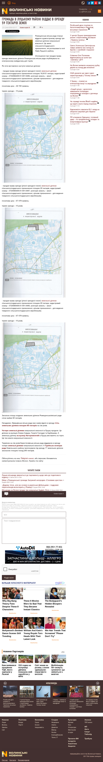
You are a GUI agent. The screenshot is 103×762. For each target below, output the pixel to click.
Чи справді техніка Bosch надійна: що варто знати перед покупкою (84, 102)
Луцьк (4, 722)
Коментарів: (25, 27)
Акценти (71, 746)
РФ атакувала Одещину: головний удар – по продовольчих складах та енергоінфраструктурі (84, 119)
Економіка (39, 719)
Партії (20, 725)
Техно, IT (55, 737)
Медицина (55, 722)
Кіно (69, 725)
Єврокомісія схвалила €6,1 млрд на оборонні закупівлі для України (84, 110)
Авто (87, 729)
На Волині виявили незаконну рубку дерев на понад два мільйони (85, 66)
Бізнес (37, 725)
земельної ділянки (49, 71)
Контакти (13, 760)
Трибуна (88, 738)
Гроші (37, 722)
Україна (4, 727)
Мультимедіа (51, 683)
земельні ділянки (15, 445)
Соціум (55, 719)
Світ (3, 730)
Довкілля (55, 727)
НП (86, 726)
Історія (70, 732)
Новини (86, 19)
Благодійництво (57, 735)
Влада (20, 722)
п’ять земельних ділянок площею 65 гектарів (30, 424)
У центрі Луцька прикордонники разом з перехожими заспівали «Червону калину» (83, 37)
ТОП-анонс (88, 722)
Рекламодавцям (23, 760)
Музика (70, 722)
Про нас (5, 760)
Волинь (4, 725)
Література (72, 727)
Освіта (54, 725)
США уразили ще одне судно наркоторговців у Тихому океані (83, 74)
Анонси (88, 719)
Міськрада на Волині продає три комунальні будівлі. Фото (25, 490)
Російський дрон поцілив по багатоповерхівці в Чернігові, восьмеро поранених (82, 27)
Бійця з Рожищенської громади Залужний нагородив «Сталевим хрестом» (32, 480)
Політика (22, 719)
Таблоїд (88, 734)
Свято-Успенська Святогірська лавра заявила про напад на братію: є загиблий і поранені (82, 47)
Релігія (54, 732)
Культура (72, 719)
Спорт (87, 731)
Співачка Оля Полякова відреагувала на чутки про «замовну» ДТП (81, 57)
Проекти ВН (73, 738)
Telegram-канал (27, 458)
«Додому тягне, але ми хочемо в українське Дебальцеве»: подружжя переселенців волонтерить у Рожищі (30, 486)
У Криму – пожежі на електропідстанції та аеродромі (83, 82)
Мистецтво (72, 730)
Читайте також (34, 470)
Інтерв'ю (72, 741)
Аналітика (72, 743)
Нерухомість (39, 727)
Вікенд (54, 730)
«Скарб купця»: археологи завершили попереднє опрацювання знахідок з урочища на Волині (84, 92)
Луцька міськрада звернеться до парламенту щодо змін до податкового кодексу (31, 476)
